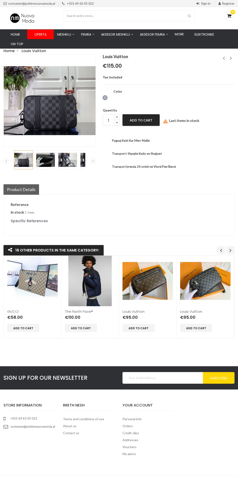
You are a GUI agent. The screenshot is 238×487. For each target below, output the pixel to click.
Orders (127, 426)
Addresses (130, 440)
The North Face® (79, 311)
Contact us (71, 433)
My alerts (129, 454)
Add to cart (141, 120)
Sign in (205, 3)
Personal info (132, 419)
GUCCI (13, 311)
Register (228, 3)
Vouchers (129, 447)
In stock (17, 212)
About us (69, 426)
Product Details (21, 189)
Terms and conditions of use (83, 419)
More (179, 34)
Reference (20, 204)
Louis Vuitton (133, 311)
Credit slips (130, 433)
